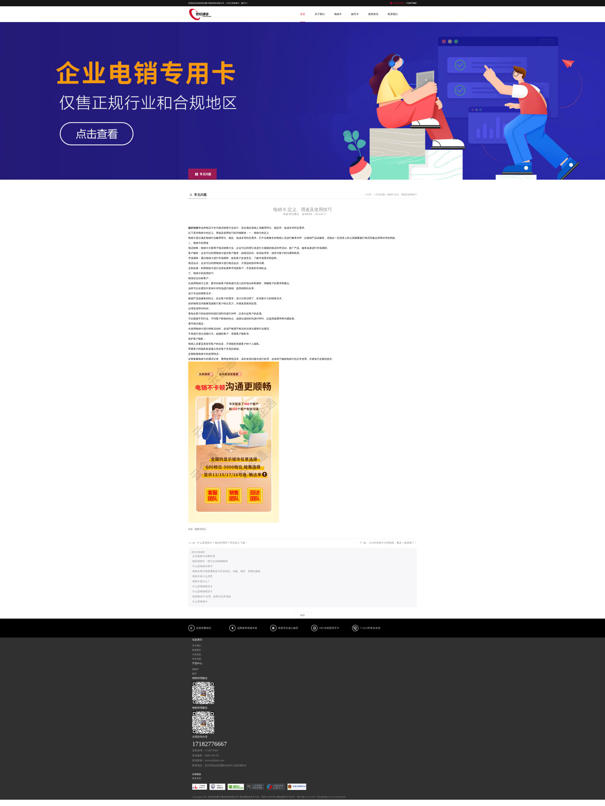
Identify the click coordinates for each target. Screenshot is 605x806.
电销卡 (338, 14)
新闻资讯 (373, 14)
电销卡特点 (200, 529)
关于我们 (320, 14)
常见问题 (380, 194)
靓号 (194, 674)
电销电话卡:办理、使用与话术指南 (211, 596)
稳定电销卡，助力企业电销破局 (210, 561)
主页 (369, 194)
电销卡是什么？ (201, 581)
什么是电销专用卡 (202, 566)
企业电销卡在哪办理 (203, 556)
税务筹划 (196, 778)
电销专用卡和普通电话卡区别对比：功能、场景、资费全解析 (226, 571)
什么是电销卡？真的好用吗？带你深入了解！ (222, 542)
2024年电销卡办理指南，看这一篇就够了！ (393, 542)
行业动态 (196, 654)
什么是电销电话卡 (202, 586)
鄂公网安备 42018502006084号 (331, 797)
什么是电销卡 (199, 601)
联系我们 (393, 14)
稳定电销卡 (194, 227)
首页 (302, 14)
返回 (302, 615)
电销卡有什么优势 (202, 576)
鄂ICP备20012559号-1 (307, 797)
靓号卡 (355, 14)
